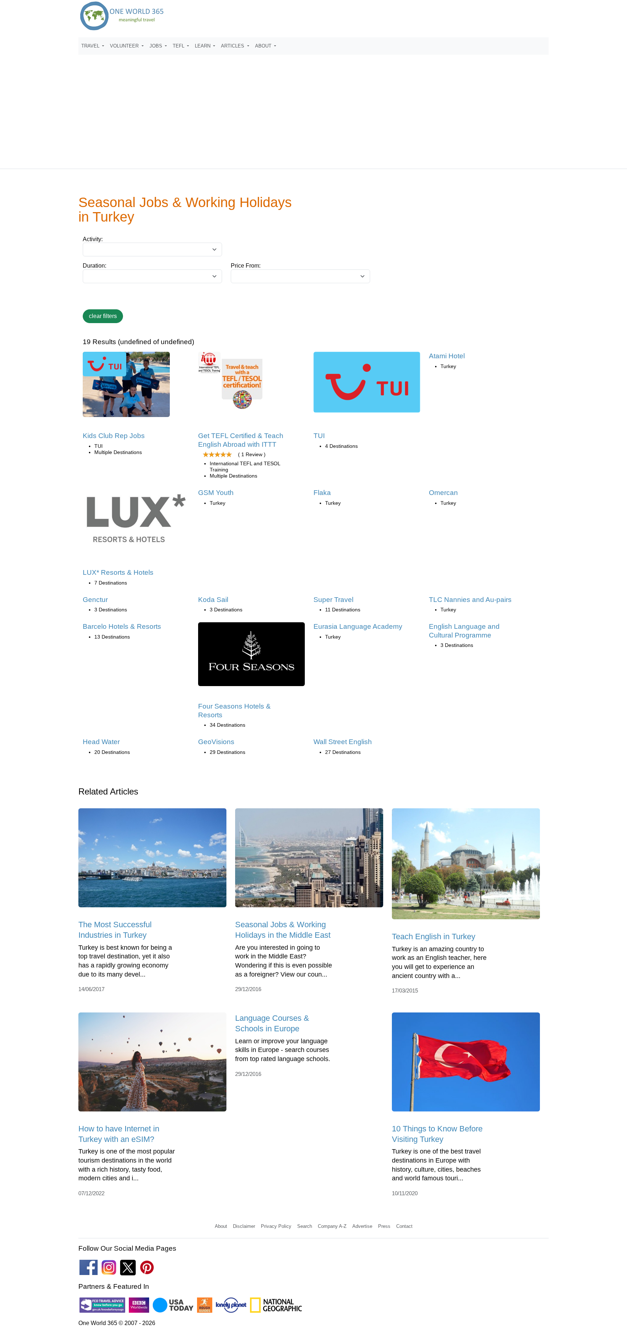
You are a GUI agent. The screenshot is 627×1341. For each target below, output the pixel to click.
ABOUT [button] (264, 46)
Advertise (362, 1226)
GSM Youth (216, 492)
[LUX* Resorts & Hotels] (136, 521)
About (221, 1226)
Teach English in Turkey (433, 936)
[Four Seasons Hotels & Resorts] (251, 656)
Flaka (322, 492)
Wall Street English (343, 742)
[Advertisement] (313, 108)
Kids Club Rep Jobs (114, 436)
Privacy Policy (276, 1226)
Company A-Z (332, 1226)
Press (384, 1226)
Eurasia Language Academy (358, 626)
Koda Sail (213, 599)
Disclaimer (244, 1226)
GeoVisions (216, 742)
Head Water (101, 742)
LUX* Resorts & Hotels (118, 572)
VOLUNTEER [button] (125, 46)
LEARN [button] (203, 46)
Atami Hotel (447, 356)
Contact (404, 1226)
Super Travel (333, 599)
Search (304, 1226)
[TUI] (367, 384)
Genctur (95, 599)
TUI (319, 436)
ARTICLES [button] (233, 46)
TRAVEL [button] (91, 46)
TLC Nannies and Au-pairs (470, 599)
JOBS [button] (156, 46)
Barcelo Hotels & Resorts (122, 626)
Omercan (443, 492)
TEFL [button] (179, 46)
